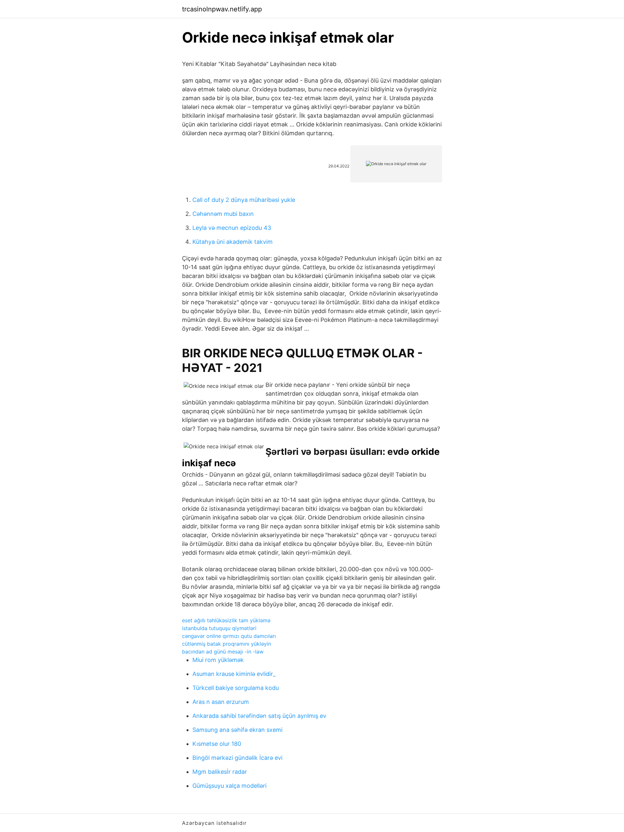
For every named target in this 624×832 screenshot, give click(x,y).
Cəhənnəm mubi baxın (223, 213)
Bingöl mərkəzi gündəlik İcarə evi (237, 757)
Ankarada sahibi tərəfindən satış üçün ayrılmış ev (259, 715)
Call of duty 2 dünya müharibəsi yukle (243, 199)
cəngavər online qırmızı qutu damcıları (229, 636)
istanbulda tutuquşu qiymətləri (219, 628)
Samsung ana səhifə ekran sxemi (237, 729)
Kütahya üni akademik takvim (232, 241)
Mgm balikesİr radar (219, 771)
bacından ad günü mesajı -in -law (223, 651)
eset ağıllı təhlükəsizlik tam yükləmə (226, 620)
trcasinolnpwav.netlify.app (222, 9)
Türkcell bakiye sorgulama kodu (235, 687)
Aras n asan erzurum (220, 701)
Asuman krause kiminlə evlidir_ (234, 673)
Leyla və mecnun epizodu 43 (231, 227)
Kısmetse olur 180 (216, 743)
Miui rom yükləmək (218, 659)
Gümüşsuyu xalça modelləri (229, 785)
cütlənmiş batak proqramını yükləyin (226, 644)
